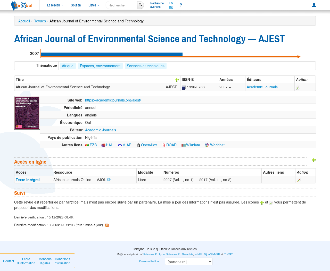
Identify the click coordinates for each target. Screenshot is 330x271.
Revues (40, 20)
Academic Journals (262, 86)
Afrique (67, 65)
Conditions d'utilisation (62, 261)
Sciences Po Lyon (154, 254)
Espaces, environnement (100, 65)
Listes (92, 5)
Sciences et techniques (145, 65)
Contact (8, 261)
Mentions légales (45, 261)
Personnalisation (149, 261)
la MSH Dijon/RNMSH (207, 254)
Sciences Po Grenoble (179, 254)
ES (171, 7)
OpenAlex (149, 144)
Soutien (76, 5)
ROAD (171, 144)
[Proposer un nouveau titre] (177, 79)
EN (171, 3)
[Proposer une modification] (298, 86)
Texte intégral (28, 179)
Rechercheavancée (157, 5)
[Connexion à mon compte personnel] (314, 5)
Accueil (24, 20)
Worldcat (217, 144)
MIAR (126, 144)
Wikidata (193, 144)
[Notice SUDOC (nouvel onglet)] (184, 86)
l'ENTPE (229, 254)
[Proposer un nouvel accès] (314, 159)
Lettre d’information (26, 261)
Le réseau (54, 5)
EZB (93, 144)
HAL (109, 144)
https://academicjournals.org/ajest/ (113, 100)
